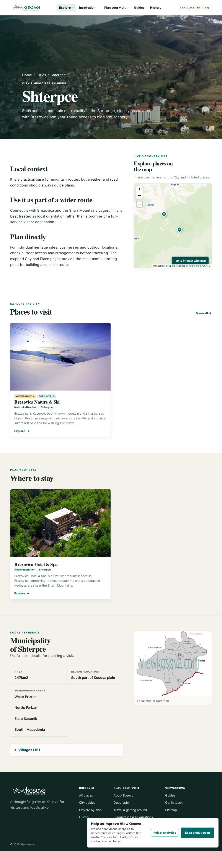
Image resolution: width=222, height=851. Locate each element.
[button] (165, 215)
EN (198, 7)
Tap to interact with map (190, 260)
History (155, 7)
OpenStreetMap (176, 265)
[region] (173, 225)
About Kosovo (123, 795)
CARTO (206, 265)
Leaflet (160, 265)
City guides (87, 802)
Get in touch (174, 802)
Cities (41, 75)
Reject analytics (164, 832)
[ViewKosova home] (26, 7)
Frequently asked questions (133, 817)
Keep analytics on (197, 832)
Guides (139, 7)
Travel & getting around (130, 810)
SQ (207, 7)
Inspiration (87, 7)
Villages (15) (29, 750)
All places (86, 795)
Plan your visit (115, 7)
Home (27, 75)
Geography (122, 802)
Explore (65, 7)
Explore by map (90, 810)
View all (204, 313)
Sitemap (171, 810)
